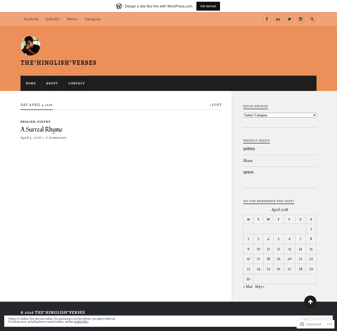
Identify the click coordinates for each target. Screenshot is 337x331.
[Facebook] (266, 19)
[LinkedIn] (278, 19)
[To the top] (310, 302)
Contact (76, 83)
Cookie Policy (81, 322)
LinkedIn (52, 19)
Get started (208, 6)
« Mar (248, 286)
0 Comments (56, 137)
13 (289, 249)
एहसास (248, 172)
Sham (248, 160)
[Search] (312, 19)
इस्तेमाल (249, 149)
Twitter (72, 19)
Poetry (44, 122)
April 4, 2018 (30, 137)
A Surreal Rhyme (41, 130)
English (27, 122)
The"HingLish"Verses (58, 62)
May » (259, 286)
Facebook (31, 19)
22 (311, 258)
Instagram (93, 19)
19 (278, 258)
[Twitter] (289, 19)
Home (31, 83)
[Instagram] (300, 19)
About (52, 83)
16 (248, 258)
